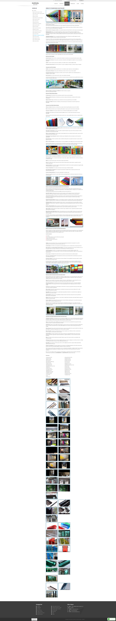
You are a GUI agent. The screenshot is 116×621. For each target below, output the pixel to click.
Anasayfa (56, 3)
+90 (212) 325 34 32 (72, 0)
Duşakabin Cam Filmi (37, 38)
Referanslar (73, 3)
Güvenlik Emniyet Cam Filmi (37, 30)
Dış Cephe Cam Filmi (36, 19)
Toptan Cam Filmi (39, 611)
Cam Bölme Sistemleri (37, 39)
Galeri (78, 3)
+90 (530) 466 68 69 (58, 0)
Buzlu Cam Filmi (36, 26)
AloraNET (83, 619)
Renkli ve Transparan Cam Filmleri (39, 35)
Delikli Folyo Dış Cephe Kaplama (38, 17)
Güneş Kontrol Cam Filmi (56, 606)
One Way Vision (36, 20)
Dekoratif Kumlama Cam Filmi (56, 607)
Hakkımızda (62, 3)
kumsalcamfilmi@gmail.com (75, 611)
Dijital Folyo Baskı (36, 22)
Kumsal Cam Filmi (72, 619)
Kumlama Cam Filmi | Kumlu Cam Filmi (39, 13)
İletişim (82, 3)
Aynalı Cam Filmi (36, 33)
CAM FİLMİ (67, 3)
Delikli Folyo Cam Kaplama (37, 23)
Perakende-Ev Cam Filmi (40, 612)
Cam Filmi (38, 608)
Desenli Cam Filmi (36, 36)
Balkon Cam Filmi (36, 29)
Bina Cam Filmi (36, 16)
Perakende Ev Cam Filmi (37, 32)
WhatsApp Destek (112, 619)
